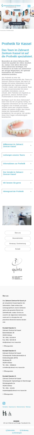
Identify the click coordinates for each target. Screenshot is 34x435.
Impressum (12, 407)
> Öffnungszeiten (8, 346)
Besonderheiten (18, 238)
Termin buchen (17, 23)
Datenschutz (20, 407)
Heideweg (25, 430)
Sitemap (28, 407)
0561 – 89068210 (11, 365)
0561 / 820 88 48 (11, 340)
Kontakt (17, 249)
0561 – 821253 (10, 388)
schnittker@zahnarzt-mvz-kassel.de (13, 367)
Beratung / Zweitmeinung (18, 243)
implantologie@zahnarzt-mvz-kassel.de (14, 390)
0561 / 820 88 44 (11, 337)
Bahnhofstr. (11, 430)
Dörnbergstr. (18, 433)
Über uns (18, 233)
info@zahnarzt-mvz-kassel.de (12, 342)
